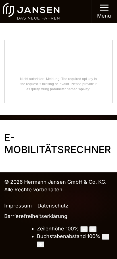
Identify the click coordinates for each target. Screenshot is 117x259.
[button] (104, 11)
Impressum (18, 206)
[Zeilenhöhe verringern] (84, 229)
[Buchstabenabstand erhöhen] (40, 244)
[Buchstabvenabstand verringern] (105, 237)
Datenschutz (52, 206)
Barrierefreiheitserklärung (35, 216)
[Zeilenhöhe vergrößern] (93, 229)
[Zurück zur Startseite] (31, 11)
